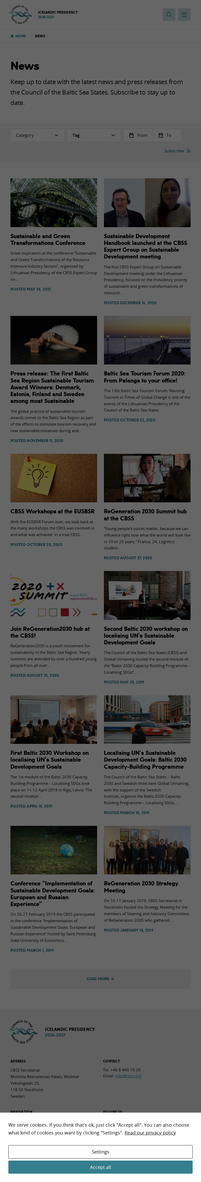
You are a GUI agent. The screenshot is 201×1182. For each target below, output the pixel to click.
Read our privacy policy (150, 1133)
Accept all (100, 1167)
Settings (100, 1152)
